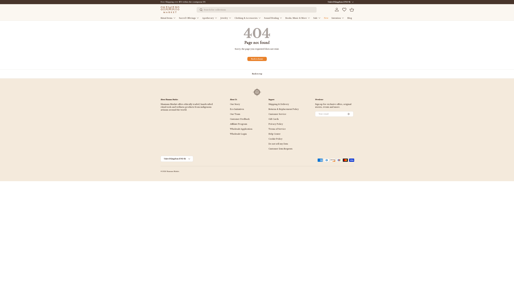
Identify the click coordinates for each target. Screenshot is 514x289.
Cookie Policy (275, 139)
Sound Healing (271, 18)
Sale (315, 18)
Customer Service (277, 114)
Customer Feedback (240, 119)
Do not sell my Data (278, 144)
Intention (336, 18)
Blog (349, 18)
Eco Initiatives (237, 109)
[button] (352, 10)
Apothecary (208, 18)
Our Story (235, 104)
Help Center (275, 134)
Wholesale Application (241, 129)
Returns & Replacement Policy (284, 109)
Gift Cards (274, 119)
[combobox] (257, 10)
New (326, 18)
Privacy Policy (276, 124)
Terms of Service (277, 129)
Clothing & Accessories (246, 18)
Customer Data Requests (280, 149)
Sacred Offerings (187, 18)
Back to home (257, 59)
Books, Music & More (296, 18)
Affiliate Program (238, 124)
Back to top (257, 74)
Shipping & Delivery (279, 104)
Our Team (235, 114)
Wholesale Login (238, 134)
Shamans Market (173, 171)
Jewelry (224, 18)
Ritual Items (166, 18)
